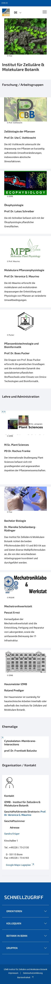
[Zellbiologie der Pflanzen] (25, 133)
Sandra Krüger (12, 833)
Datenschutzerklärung (33, 973)
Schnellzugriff (23, 897)
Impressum (13, 973)
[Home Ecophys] (25, 202)
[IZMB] (6, 12)
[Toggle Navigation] (45, 12)
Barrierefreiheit (23, 977)
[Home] (25, 271)
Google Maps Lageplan (18, 865)
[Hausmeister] (25, 683)
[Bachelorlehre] (25, 528)
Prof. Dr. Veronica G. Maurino (25, 813)
